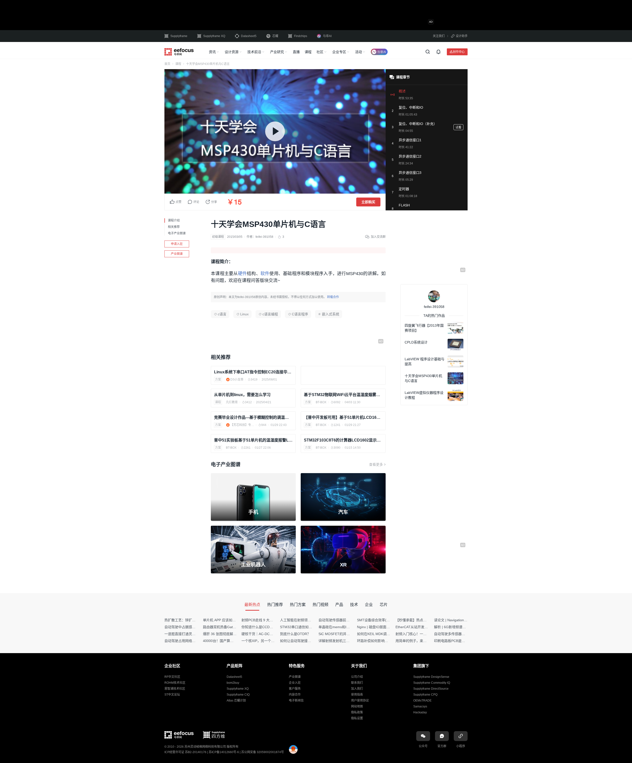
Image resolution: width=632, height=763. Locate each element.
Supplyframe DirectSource (431, 688)
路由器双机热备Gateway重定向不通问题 (234, 627)
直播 (296, 52)
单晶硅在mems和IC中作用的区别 (344, 627)
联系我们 (357, 682)
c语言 (222, 314)
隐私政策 (357, 712)
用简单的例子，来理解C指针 (417, 641)
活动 (358, 52)
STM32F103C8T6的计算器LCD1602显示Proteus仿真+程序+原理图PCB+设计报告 (343, 440)
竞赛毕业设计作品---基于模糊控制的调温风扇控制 (253, 417)
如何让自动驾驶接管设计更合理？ (306, 641)
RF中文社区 (172, 677)
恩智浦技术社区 (174, 688)
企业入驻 (295, 682)
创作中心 (459, 51)
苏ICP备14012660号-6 (224, 752)
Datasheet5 (249, 36)
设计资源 (231, 52)
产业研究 (277, 52)
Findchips (300, 36)
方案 (218, 379)
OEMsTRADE (422, 700)
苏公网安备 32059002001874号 (262, 752)
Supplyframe (178, 36)
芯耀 (275, 36)
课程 (308, 52)
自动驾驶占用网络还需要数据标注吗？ (193, 641)
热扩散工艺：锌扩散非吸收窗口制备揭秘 (195, 620)
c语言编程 (270, 314)
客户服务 (295, 688)
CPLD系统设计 (416, 342)
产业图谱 (177, 254)
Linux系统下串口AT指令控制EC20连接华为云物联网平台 (253, 372)
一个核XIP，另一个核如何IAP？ (265, 641)
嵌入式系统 (330, 314)
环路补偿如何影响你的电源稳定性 (383, 641)
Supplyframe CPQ (425, 694)
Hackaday (420, 712)
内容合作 (295, 694)
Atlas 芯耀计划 (236, 700)
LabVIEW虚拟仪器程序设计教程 (424, 395)
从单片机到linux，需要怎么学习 (242, 395)
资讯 (212, 52)
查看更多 (376, 464)
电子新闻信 (296, 700)
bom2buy (233, 682)
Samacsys (420, 706)
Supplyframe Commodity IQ (431, 682)
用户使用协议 (360, 700)
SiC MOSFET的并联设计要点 (341, 634)
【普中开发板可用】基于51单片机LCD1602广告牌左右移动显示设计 (343, 417)
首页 (167, 64)
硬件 (242, 273)
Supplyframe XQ (214, 36)
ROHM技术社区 (174, 682)
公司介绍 (357, 677)
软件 (265, 273)
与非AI (327, 36)
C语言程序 (300, 314)
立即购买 (368, 202)
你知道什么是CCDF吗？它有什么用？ (270, 627)
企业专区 (339, 52)
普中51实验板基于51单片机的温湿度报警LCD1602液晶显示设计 (253, 440)
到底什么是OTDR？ (295, 634)
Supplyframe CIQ (238, 694)
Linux (244, 314)
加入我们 (357, 688)
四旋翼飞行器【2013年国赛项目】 (424, 327)
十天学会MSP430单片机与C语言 (423, 378)
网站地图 (357, 706)
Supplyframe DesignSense (431, 677)
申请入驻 (177, 244)
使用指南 (357, 694)
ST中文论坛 (172, 694)
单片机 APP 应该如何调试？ (224, 620)
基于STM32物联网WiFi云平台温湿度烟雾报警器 (343, 395)
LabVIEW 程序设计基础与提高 (424, 361)
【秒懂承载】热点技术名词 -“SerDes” (424, 620)
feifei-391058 (264, 237)
